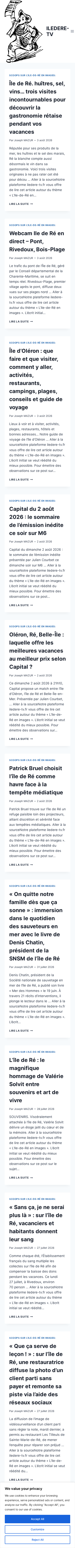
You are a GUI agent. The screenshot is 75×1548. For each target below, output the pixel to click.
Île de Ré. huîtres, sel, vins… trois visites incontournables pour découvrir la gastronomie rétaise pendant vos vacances (37, 107)
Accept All (37, 1519)
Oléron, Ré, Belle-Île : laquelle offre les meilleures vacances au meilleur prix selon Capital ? (37, 650)
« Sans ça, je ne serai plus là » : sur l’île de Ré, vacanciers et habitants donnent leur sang (36, 1223)
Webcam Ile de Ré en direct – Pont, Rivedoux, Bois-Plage (37, 241)
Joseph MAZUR (23, 140)
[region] (37, 1515)
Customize (37, 1529)
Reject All (37, 1539)
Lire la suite (21, 203)
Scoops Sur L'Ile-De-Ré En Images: (32, 75)
